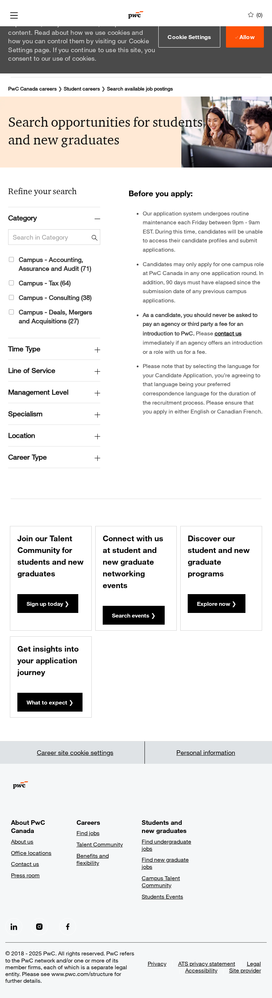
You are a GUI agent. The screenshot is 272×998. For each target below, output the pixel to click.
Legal (254, 963)
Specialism (25, 414)
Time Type (24, 349)
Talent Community (99, 844)
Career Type (27, 457)
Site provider (245, 970)
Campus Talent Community (161, 881)
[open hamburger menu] (14, 15)
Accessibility (201, 970)
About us (22, 841)
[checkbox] (8, 258)
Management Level (38, 392)
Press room (25, 875)
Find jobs (88, 832)
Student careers (82, 89)
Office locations (31, 852)
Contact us (25, 863)
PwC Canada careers (32, 89)
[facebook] (13, 926)
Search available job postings (140, 89)
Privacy (157, 963)
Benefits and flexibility (92, 859)
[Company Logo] (135, 14)
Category (22, 218)
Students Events (162, 896)
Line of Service (31, 370)
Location (21, 435)
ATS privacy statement (206, 963)
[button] (189, 36)
